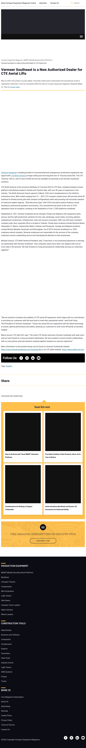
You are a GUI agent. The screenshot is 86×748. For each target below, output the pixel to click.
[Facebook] (14, 381)
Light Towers (6, 595)
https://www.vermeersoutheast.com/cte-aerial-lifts (21, 349)
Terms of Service (8, 725)
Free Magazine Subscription (12, 697)
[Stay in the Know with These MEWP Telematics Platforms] (23, 432)
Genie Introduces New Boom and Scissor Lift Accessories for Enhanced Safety (61, 508)
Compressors (6, 586)
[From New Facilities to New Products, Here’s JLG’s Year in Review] (63, 432)
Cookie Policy (6, 715)
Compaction (6, 639)
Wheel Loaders (7, 614)
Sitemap (4, 711)
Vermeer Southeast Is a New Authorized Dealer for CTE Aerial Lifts (41, 71)
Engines (4, 648)
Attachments (6, 630)
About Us (4, 701)
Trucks (3, 681)
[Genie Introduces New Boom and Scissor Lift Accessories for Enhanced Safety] (63, 484)
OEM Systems (6, 672)
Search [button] (72, 3)
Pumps (4, 676)
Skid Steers (5, 600)
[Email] (28, 381)
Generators (5, 653)
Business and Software (10, 635)
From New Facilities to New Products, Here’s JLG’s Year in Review (63, 455)
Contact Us (54, 3)
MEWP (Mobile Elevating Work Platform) (17, 572)
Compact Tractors (8, 582)
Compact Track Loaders (10, 605)
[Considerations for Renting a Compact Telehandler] (23, 484)
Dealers (9, 366)
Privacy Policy (6, 720)
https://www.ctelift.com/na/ (73, 349)
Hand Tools (5, 658)
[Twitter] (19, 381)
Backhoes (5, 577)
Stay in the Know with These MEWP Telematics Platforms (22, 455)
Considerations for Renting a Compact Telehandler (18, 508)
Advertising (5, 706)
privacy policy (15, 87)
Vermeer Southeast (9, 172)
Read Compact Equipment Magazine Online (18, 3)
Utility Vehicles (7, 610)
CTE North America (18, 175)
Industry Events (7, 662)
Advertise (43, 3)
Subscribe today (43, 541)
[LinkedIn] (23, 381)
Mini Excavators (7, 591)
